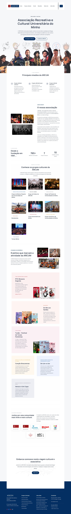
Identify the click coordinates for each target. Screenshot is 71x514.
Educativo (40, 6)
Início (21, 6)
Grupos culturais (27, 6)
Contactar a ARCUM (41, 38)
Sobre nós (46, 6)
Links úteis (52, 6)
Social (34, 6)
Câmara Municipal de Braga (41, 509)
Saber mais (35, 472)
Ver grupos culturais (29, 38)
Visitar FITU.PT (18, 294)
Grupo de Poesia (24, 499)
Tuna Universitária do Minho (26, 503)
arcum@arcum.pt (54, 501)
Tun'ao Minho (24, 508)
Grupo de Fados (24, 497)
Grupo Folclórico (24, 504)
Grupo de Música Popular (26, 501)
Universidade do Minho (40, 497)
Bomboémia (23, 506)
